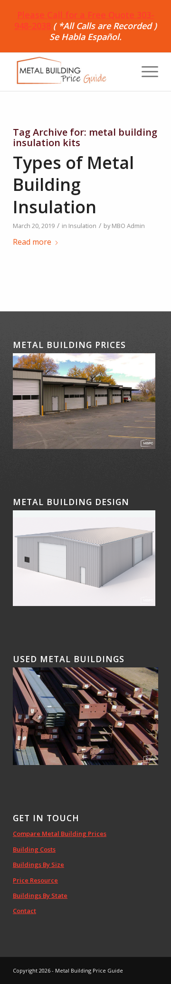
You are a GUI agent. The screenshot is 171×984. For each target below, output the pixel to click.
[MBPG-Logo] (71, 72)
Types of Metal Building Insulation (73, 185)
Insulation (82, 225)
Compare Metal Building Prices (59, 833)
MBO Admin (128, 225)
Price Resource (35, 880)
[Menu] (145, 72)
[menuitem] (145, 72)
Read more (32, 242)
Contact (24, 910)
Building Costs (34, 849)
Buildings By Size (38, 864)
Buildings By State (40, 895)
